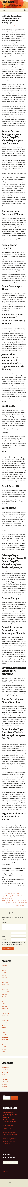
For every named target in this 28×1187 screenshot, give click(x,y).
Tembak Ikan (4, 1086)
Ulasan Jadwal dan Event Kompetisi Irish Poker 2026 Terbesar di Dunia (9, 1127)
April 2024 (4, 1032)
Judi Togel (13, 25)
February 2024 (5, 1037)
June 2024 (4, 1027)
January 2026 (5, 982)
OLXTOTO (18, 1182)
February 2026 (5, 980)
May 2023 (4, 1049)
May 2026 (4, 972)
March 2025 (4, 1006)
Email (3, 936)
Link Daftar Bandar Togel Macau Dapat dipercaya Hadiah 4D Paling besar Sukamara (12, 895)
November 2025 (5, 987)
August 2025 (4, 994)
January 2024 (5, 1039)
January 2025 (5, 1011)
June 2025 (4, 999)
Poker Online (5, 1079)
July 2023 (4, 1044)
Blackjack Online (5, 1070)
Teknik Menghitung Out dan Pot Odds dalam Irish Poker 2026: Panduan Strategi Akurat (10, 1121)
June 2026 (4, 970)
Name (4, 933)
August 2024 (4, 1023)
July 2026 (4, 968)
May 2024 (4, 1030)
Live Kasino (4, 1077)
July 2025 (4, 996)
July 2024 (4, 1025)
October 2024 (5, 1018)
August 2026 (4, 965)
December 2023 (5, 1042)
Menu (3, 10)
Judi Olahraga (5, 1072)
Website (4, 939)
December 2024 (5, 1013)
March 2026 (4, 977)
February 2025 (5, 1008)
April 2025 (4, 1003)
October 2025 (5, 989)
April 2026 (4, 975)
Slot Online (4, 1084)
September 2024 (5, 1020)
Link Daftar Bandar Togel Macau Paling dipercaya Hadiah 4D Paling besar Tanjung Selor (14, 902)
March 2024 (4, 1034)
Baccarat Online (5, 1067)
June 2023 (4, 1046)
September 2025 (5, 992)
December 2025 (5, 984)
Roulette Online (5, 1082)
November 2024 (5, 1015)
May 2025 (4, 1001)
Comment (5, 922)
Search (4, 1095)
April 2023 (4, 1051)
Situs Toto (5, 1171)
